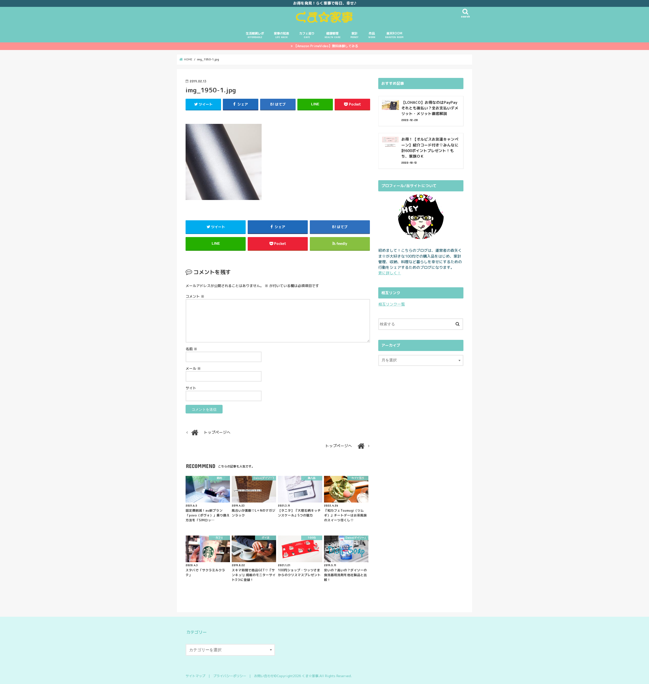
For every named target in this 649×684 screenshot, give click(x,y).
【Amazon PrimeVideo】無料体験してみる (326, 46)
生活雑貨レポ (255, 35)
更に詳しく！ (389, 273)
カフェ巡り (306, 35)
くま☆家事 (310, 676)
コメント (195, 296)
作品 (371, 35)
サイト (191, 388)
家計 (354, 35)
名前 (191, 348)
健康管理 (332, 35)
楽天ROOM (394, 35)
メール (193, 368)
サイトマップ (195, 676)
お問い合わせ (264, 676)
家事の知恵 (281, 35)
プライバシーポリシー (229, 676)
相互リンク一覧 (391, 304)
